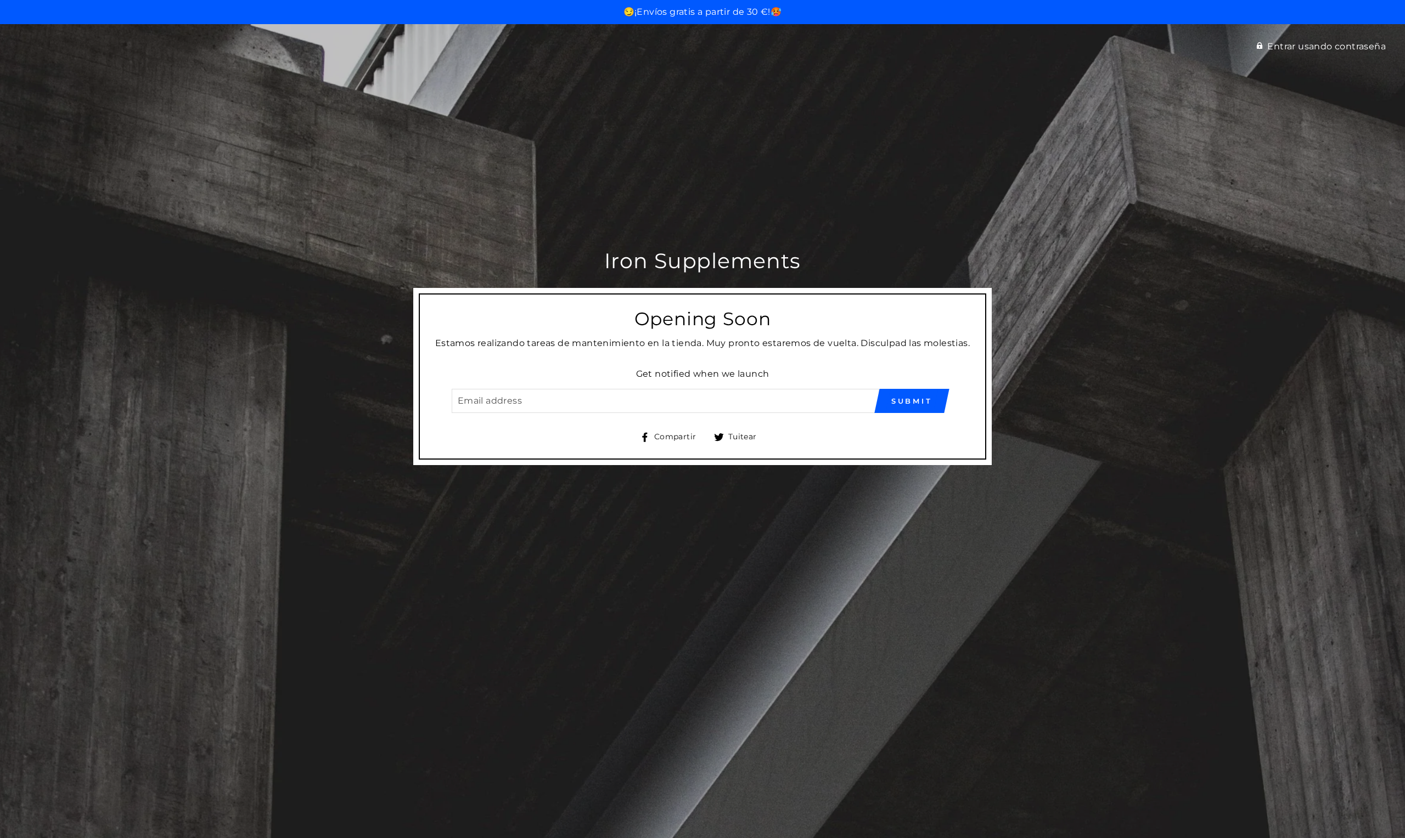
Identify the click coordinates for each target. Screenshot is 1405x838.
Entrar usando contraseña (1326, 46)
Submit (911, 401)
